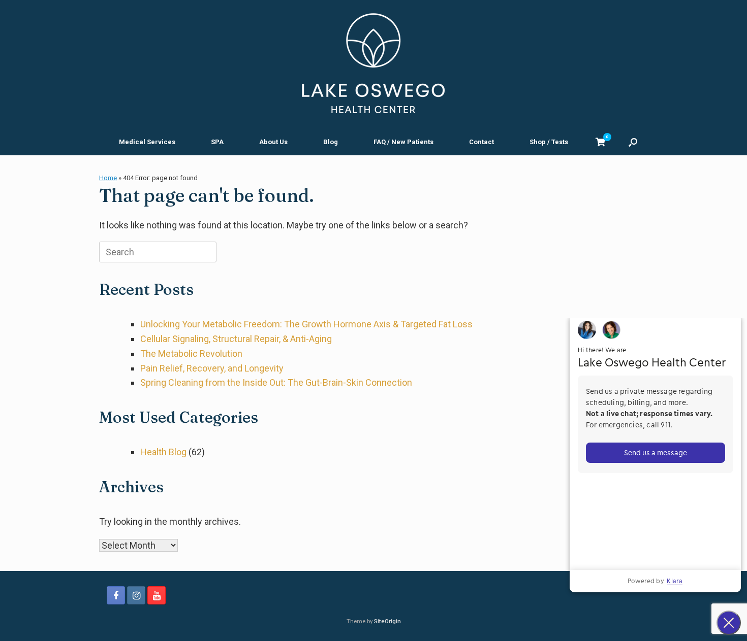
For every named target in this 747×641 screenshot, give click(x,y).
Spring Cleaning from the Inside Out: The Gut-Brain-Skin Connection (276, 382)
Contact (481, 142)
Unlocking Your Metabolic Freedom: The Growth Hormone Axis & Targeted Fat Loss (306, 324)
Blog (330, 142)
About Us (273, 142)
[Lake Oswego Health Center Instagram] (136, 595)
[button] (633, 141)
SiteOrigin (387, 621)
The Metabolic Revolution (191, 353)
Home (108, 178)
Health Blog (163, 452)
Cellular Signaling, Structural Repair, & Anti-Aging (236, 338)
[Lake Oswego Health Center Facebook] (116, 595)
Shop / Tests (549, 142)
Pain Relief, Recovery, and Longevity (212, 368)
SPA (217, 142)
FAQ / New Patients (403, 142)
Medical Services (147, 142)
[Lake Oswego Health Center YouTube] (156, 595)
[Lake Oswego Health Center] (373, 63)
